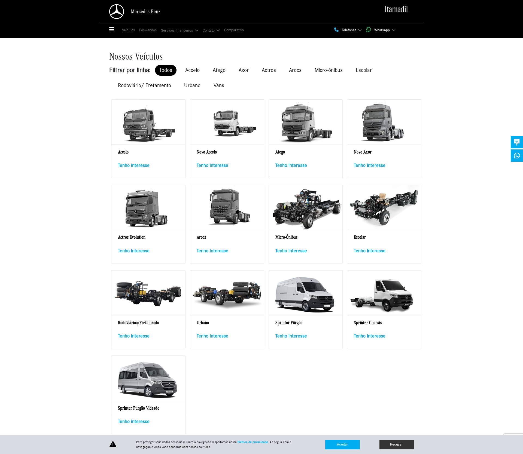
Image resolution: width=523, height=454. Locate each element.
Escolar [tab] (364, 70)
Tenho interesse (134, 165)
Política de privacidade (253, 442)
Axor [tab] (244, 70)
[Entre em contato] (517, 142)
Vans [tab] (219, 85)
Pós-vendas (148, 30)
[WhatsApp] (517, 155)
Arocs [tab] (295, 70)
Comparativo (234, 30)
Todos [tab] (165, 70)
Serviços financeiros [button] (177, 30)
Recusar (396, 444)
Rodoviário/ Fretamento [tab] (144, 85)
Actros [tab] (269, 70)
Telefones (349, 30)
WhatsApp (382, 30)
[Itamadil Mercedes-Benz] (396, 9)
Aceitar (342, 444)
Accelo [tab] (192, 70)
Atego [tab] (219, 70)
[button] (114, 29)
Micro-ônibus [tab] (329, 70)
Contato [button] (209, 30)
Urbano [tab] (192, 85)
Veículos (128, 30)
